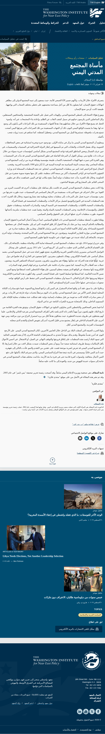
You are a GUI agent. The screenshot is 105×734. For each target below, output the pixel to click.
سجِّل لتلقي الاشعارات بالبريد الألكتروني (77, 629)
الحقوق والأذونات (69, 730)
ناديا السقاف (89, 80)
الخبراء (91, 23)
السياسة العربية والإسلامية (90, 615)
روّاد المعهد (16, 703)
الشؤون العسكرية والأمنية (81, 31)
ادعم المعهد (28, 703)
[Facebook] (99, 438)
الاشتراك (97, 701)
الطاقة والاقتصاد (61, 31)
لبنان (35, 31)
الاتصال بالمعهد (95, 695)
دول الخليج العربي (22, 31)
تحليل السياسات (95, 58)
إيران (43, 31)
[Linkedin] (86, 438)
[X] (93, 438)
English (70, 84)
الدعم (65, 23)
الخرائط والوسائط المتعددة (45, 23)
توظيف (98, 730)
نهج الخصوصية (85, 730)
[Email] (80, 438)
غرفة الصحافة (95, 698)
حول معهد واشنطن (44, 703)
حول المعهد (78, 23)
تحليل (102, 23)
